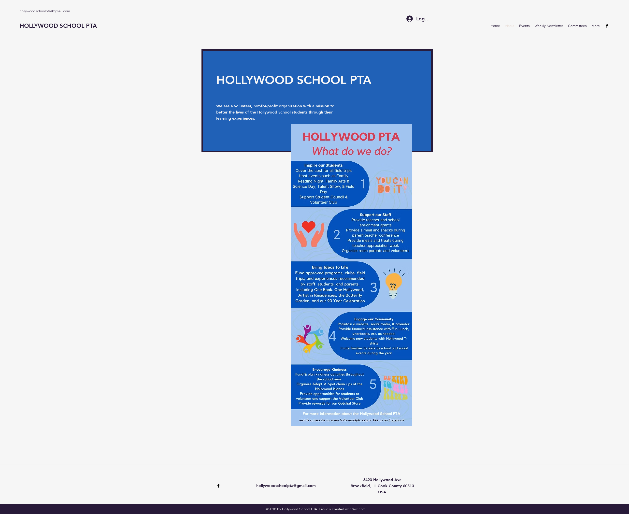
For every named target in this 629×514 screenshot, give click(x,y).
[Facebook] (606, 25)
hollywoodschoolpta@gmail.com (45, 11)
